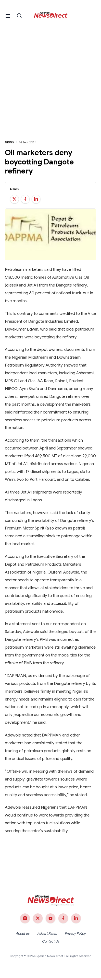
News (9, 142)
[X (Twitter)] (38, 918)
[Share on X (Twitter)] (14, 199)
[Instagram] (25, 918)
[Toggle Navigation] (8, 16)
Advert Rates (47, 933)
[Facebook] (63, 918)
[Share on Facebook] (25, 199)
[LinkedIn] (76, 918)
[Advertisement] (50, 79)
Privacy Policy (75, 933)
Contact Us (50, 941)
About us (22, 933)
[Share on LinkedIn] (36, 199)
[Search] (20, 16)
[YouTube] (50, 918)
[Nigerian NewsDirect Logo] (50, 16)
